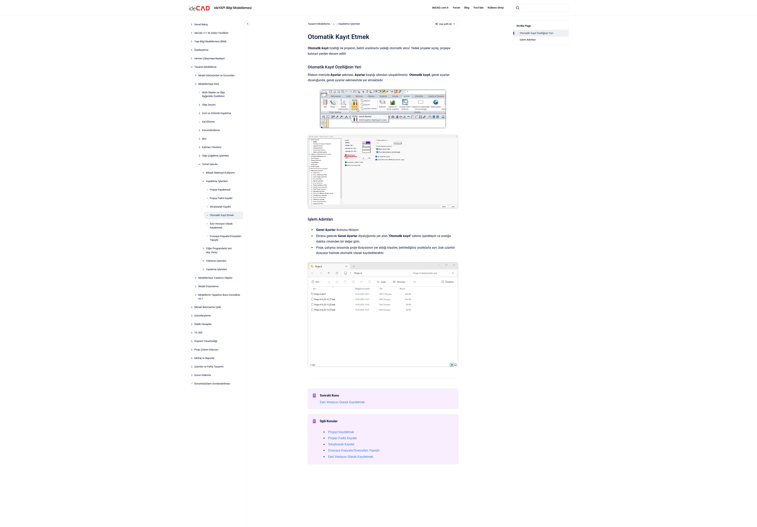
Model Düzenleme (208, 286)
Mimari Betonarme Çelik (207, 307)
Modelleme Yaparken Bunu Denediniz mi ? (219, 296)
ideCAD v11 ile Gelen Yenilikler (211, 32)
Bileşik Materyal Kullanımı (220, 172)
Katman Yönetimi (211, 147)
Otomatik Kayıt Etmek (222, 215)
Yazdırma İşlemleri (216, 269)
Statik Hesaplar (203, 324)
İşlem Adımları (528, 39)
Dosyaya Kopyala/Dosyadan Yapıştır (225, 238)
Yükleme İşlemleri (216, 260)
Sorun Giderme (202, 375)
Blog (466, 7)
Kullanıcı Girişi (496, 7)
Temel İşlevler (210, 164)
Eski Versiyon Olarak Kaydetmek (221, 225)
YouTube (478, 7)
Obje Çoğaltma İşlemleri (215, 155)
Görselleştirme (202, 315)
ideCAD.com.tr (440, 7)
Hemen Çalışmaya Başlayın (209, 58)
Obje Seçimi (209, 104)
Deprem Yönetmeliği (205, 341)
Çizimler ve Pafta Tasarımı (208, 366)
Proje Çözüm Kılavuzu (206, 349)
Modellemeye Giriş (208, 83)
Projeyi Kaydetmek (220, 189)
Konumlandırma (211, 130)
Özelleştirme (201, 49)
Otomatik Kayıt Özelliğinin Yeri (536, 33)
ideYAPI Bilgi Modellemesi (233, 8)
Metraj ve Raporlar (204, 358)
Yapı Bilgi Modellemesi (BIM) (210, 41)
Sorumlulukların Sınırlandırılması (212, 383)
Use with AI (445, 24)
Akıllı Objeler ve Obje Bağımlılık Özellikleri (213, 94)
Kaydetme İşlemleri (217, 181)
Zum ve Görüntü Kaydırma (216, 113)
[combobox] (540, 8)
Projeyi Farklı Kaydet (221, 198)
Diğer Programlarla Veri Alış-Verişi (219, 250)
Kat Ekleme (208, 121)
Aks (204, 138)
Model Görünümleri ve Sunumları (216, 75)
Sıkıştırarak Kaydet (220, 206)
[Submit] (518, 8)
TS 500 (198, 332)
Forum (456, 7)
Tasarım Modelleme (205, 66)
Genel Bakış (201, 24)
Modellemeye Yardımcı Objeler (215, 277)
